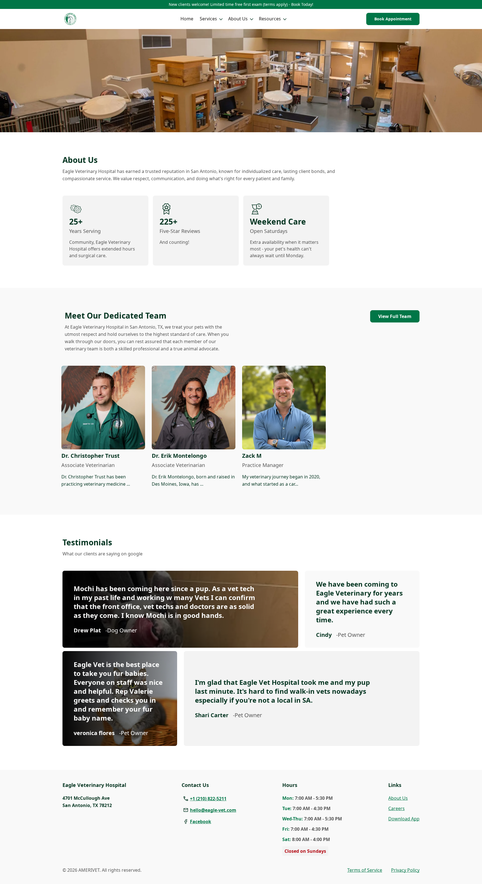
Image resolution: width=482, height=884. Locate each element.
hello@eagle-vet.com (213, 810)
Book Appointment (392, 18)
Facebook (200, 821)
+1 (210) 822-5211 (208, 799)
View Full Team (394, 316)
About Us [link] (398, 798)
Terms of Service (364, 870)
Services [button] (208, 19)
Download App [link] (404, 819)
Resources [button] (270, 19)
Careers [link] (396, 808)
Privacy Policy (405, 870)
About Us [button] (238, 19)
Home (186, 19)
